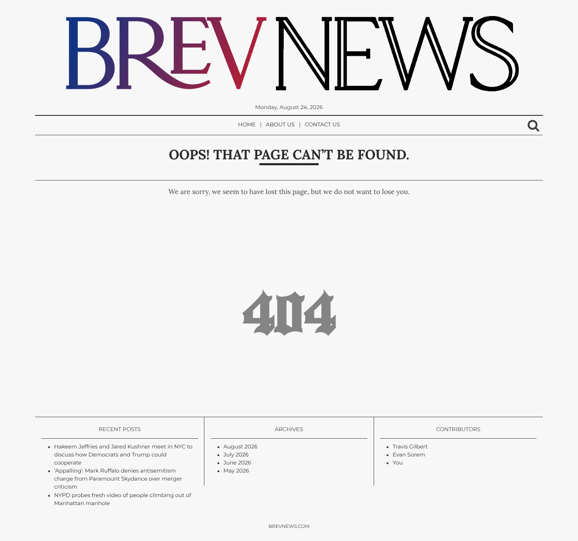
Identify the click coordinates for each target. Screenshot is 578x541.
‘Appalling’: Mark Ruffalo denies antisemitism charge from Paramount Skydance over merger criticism (118, 479)
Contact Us (322, 125)
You (398, 463)
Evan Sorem (409, 455)
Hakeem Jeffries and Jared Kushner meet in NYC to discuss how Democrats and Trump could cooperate (123, 455)
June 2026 (237, 463)
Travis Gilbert (410, 447)
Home (247, 125)
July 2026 (235, 455)
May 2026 (236, 471)
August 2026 (240, 447)
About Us (280, 125)
